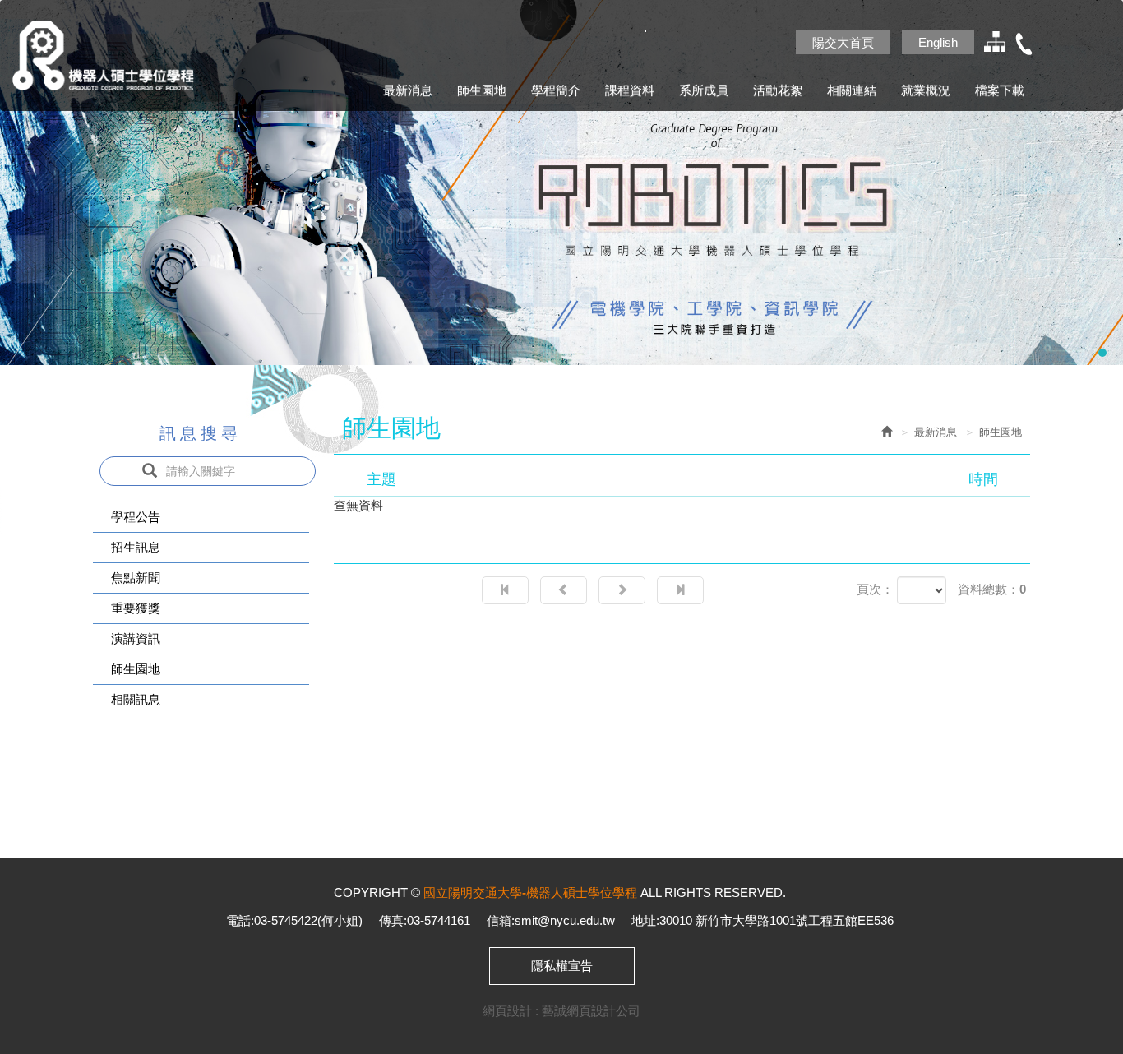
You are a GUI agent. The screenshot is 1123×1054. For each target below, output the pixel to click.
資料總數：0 (992, 589)
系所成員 (703, 90)
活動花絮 (777, 90)
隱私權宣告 (562, 966)
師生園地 (481, 90)
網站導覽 (993, 44)
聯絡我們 (1024, 44)
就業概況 (925, 90)
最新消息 (407, 90)
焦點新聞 (135, 578)
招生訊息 (135, 547)
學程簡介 (555, 90)
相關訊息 (135, 699)
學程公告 (135, 517)
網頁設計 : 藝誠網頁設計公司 (561, 1011)
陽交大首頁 (843, 42)
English (938, 42)
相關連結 (851, 90)
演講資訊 (135, 638)
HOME (119, 55)
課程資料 (629, 90)
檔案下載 (999, 90)
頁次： (875, 589)
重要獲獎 (135, 608)
